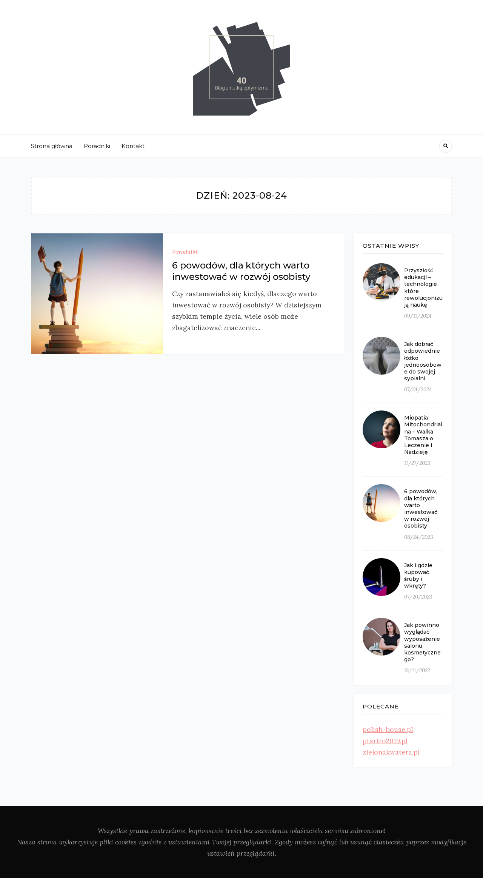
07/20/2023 (418, 596)
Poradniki (97, 146)
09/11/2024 (417, 315)
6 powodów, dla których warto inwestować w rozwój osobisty (241, 271)
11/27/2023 (417, 463)
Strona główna (51, 146)
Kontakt (133, 146)
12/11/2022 (417, 670)
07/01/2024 (418, 389)
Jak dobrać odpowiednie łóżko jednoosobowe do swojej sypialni (422, 361)
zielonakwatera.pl (391, 752)
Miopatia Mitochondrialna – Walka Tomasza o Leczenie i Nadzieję (423, 434)
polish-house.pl (388, 729)
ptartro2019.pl (385, 740)
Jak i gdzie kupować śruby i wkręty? (418, 575)
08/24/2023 (418, 537)
